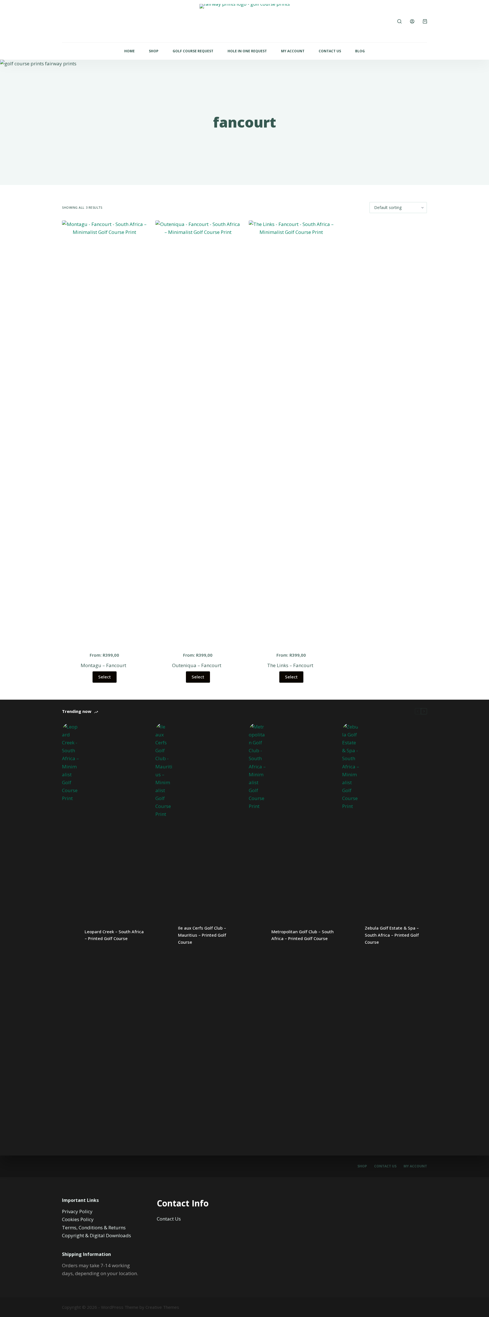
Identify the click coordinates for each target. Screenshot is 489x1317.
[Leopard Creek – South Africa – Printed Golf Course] (70, 935)
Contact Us (330, 51)
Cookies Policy (78, 1219)
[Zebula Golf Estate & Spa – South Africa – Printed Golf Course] (350, 935)
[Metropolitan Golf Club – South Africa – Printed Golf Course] (257, 935)
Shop (153, 51)
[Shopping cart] (425, 21)
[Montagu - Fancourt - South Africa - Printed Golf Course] (104, 432)
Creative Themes (162, 1307)
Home (129, 51)
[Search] (399, 21)
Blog (360, 51)
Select (104, 677)
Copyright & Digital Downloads (96, 1235)
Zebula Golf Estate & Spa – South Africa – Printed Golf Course (392, 935)
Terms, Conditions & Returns (94, 1227)
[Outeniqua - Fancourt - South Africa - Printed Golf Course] (197, 432)
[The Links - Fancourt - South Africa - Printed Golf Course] (291, 432)
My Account (292, 51)
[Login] (412, 21)
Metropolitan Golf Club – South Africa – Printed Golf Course (302, 935)
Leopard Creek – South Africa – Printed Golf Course (114, 935)
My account (415, 1166)
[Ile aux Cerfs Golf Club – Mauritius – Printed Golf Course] (163, 935)
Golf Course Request (193, 51)
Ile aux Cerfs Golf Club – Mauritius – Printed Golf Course (202, 935)
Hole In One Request (247, 51)
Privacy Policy (77, 1211)
